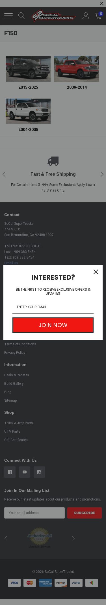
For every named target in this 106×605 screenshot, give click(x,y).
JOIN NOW (53, 325)
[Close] (96, 272)
